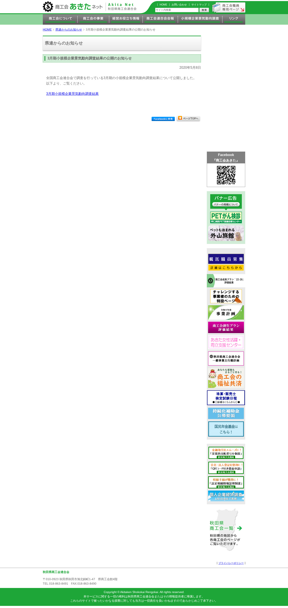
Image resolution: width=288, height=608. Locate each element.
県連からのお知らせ (68, 29)
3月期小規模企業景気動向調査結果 (72, 94)
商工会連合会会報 (160, 19)
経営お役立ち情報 (126, 19)
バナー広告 (226, 202)
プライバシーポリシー (231, 563)
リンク (233, 19)
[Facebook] (163, 119)
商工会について (60, 19)
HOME (163, 4)
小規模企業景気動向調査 (200, 19)
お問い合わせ (179, 4)
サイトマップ (199, 4)
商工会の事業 (93, 19)
